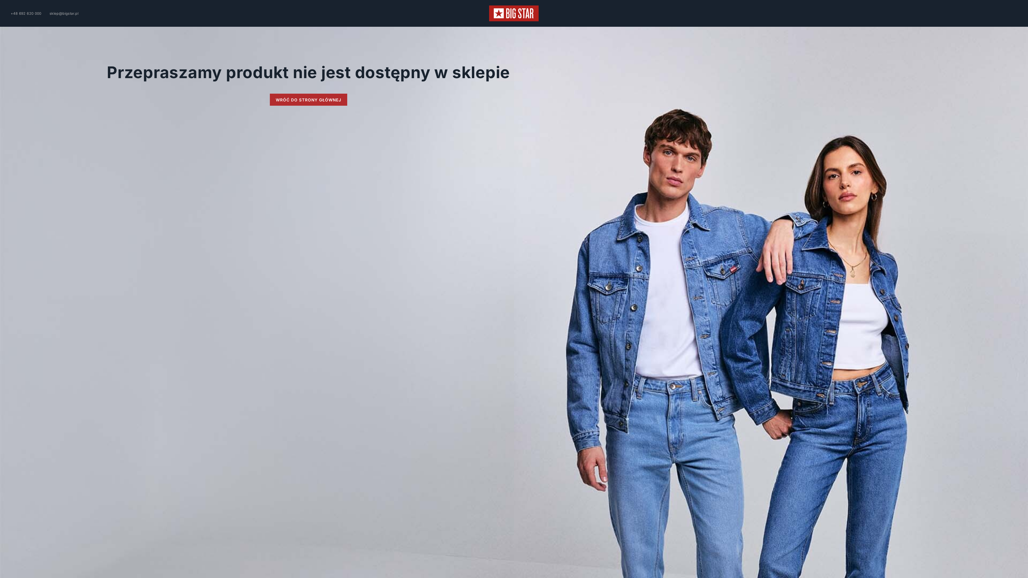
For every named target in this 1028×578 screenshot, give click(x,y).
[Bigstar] (514, 13)
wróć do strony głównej (308, 99)
